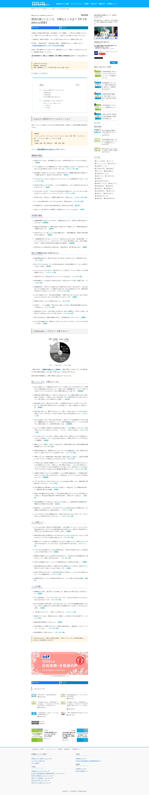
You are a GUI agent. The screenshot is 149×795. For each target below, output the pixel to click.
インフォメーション (50, 749)
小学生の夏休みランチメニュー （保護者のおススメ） (109, 106)
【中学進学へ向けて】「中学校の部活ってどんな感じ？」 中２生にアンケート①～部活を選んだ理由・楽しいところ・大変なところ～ (77, 704)
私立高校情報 (100, 191)
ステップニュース (101, 163)
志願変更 (99, 178)
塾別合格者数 (109, 171)
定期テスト (99, 176)
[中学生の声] (37, 734)
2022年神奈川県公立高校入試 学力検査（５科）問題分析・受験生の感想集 (68, 735)
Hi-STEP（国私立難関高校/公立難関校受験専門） (88, 761)
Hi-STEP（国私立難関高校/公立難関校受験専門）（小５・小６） (47, 773)
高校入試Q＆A (109, 193)
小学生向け (110, 176)
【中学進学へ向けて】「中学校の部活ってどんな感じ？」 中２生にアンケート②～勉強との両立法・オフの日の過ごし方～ (48, 703)
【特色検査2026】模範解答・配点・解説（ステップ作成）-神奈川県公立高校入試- (109, 97)
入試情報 (60, 749)
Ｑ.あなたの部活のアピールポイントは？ (53, 90)
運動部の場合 (47, 92)
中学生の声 (84, 15)
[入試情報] (82, 734)
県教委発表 (109, 188)
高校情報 (99, 198)
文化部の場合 (47, 94)
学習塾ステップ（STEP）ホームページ (40, 758)
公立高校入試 (100, 168)
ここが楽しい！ (48, 105)
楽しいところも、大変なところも (52, 103)
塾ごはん (99, 171)
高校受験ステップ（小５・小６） (39, 771)
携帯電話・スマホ (101, 183)
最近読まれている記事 (38, 749)
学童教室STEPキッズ (102, 173)
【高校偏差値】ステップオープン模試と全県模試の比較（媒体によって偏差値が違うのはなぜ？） (109, 86)
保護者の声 (67, 749)
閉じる (78, 84)
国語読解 (111, 168)
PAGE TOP (144, 769)
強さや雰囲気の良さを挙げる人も (52, 97)
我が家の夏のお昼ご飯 (102, 181)
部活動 (42, 723)
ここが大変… (47, 107)
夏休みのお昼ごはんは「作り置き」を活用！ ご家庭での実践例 (109, 149)
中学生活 (112, 163)
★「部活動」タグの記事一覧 (39, 73)
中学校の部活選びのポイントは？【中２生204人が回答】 (77, 695)
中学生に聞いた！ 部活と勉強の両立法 (47, 694)
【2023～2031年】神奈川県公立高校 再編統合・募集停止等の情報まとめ (109, 116)
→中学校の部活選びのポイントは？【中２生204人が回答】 (48, 45)
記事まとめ (111, 191)
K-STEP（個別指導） (81, 771)
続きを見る (97, 123)
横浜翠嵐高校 (100, 186)
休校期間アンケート (101, 166)
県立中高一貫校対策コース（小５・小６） (41, 776)
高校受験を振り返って (102, 196)
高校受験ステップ (80, 758)
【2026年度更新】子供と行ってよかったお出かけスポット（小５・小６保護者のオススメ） (109, 75)
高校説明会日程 (110, 198)
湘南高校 (110, 186)
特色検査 (99, 188)
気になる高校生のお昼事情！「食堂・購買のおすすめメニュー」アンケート (109, 131)
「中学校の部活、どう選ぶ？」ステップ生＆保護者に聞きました (48, 713)
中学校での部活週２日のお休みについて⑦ (77, 712)
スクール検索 (34, 763)
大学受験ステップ (76, 749)
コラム (110, 161)
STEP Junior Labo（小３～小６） (39, 780)
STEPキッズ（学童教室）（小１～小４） (41, 778)
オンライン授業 (100, 161)
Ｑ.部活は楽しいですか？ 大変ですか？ (53, 101)
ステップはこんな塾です (37, 761)
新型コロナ (113, 183)
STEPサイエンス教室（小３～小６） (40, 782)
